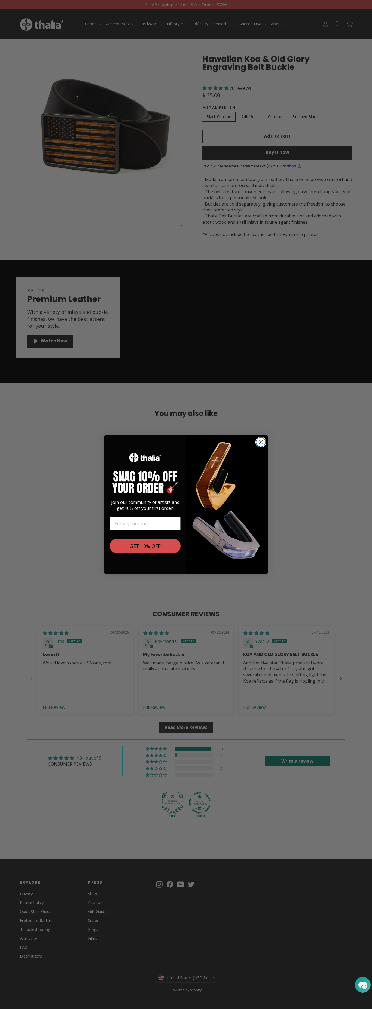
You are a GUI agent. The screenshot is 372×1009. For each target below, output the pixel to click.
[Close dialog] (261, 442)
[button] (363, 985)
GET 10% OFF (145, 546)
